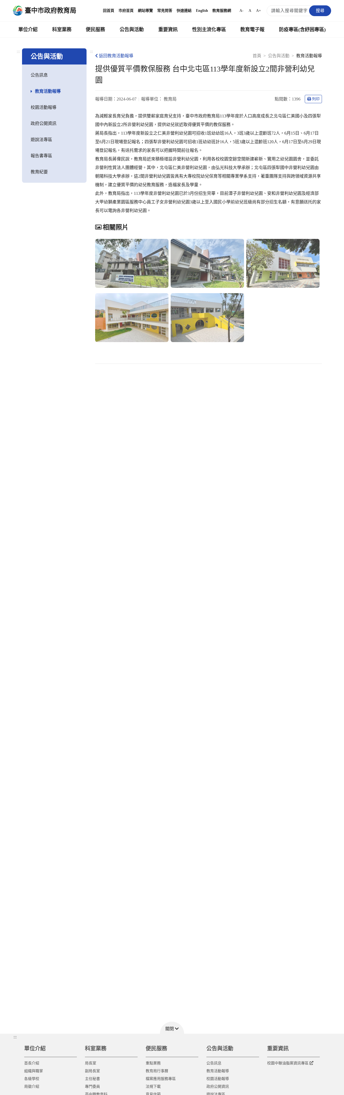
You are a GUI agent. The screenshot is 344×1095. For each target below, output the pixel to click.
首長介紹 (31, 1063)
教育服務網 (221, 11)
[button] (172, 1028)
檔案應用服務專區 (161, 1079)
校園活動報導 (43, 107)
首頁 (257, 55)
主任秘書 (92, 1079)
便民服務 (95, 29)
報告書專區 (41, 155)
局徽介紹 (31, 1087)
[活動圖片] (132, 263)
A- (241, 11)
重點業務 (153, 1063)
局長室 (90, 1063)
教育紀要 (39, 172)
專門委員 (92, 1087)
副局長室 (92, 1071)
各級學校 (31, 1079)
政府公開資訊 (43, 123)
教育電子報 (252, 29)
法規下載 (153, 1087)
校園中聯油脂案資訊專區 (288, 1063)
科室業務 (61, 29)
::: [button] (15, 1037)
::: (18, 51)
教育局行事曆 (157, 1071)
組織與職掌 (33, 1071)
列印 (316, 99)
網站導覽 (145, 11)
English (202, 11)
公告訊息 (39, 75)
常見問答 (164, 11)
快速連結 (184, 11)
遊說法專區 (41, 139)
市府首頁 (126, 11)
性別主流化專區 (209, 29)
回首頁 (108, 11)
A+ (258, 11)
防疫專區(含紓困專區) (302, 29)
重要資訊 (168, 29)
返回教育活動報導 (116, 55)
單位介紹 (28, 29)
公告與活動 (132, 29)
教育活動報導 (48, 91)
